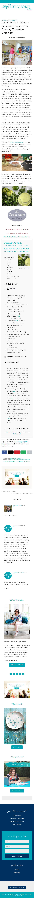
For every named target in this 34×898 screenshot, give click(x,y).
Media (17, 869)
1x (8, 289)
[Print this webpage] (29, 452)
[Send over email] (23, 452)
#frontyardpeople (17, 433)
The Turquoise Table (17, 7)
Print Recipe (24, 268)
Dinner (4, 20)
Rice (18, 316)
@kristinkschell (10, 432)
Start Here (17, 815)
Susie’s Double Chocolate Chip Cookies (17, 237)
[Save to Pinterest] (17, 452)
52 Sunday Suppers (16, 142)
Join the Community (17, 818)
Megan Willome (17, 505)
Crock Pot (23, 459)
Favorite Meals (12, 461)
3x (14, 289)
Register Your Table (17, 821)
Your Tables (17, 824)
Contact (17, 872)
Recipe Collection (13, 20)
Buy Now (17, 747)
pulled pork (26, 461)
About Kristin (17, 664)
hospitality (20, 461)
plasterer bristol (18, 572)
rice (16, 320)
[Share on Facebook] (4, 452)
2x (11, 289)
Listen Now (17, 790)
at (13, 506)
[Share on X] (11, 452)
